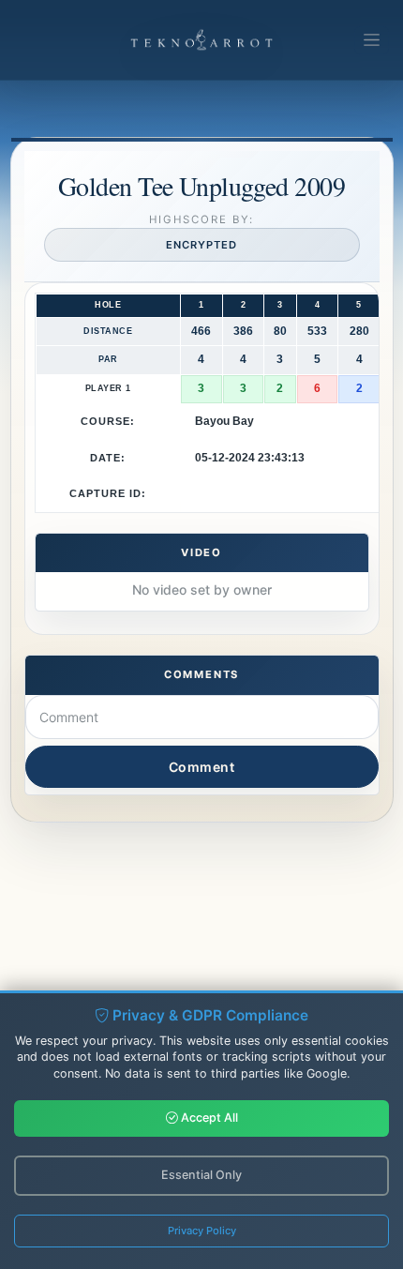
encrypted (201, 244)
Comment (202, 767)
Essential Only (201, 1175)
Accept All (208, 1117)
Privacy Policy (202, 1230)
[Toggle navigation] (371, 40)
